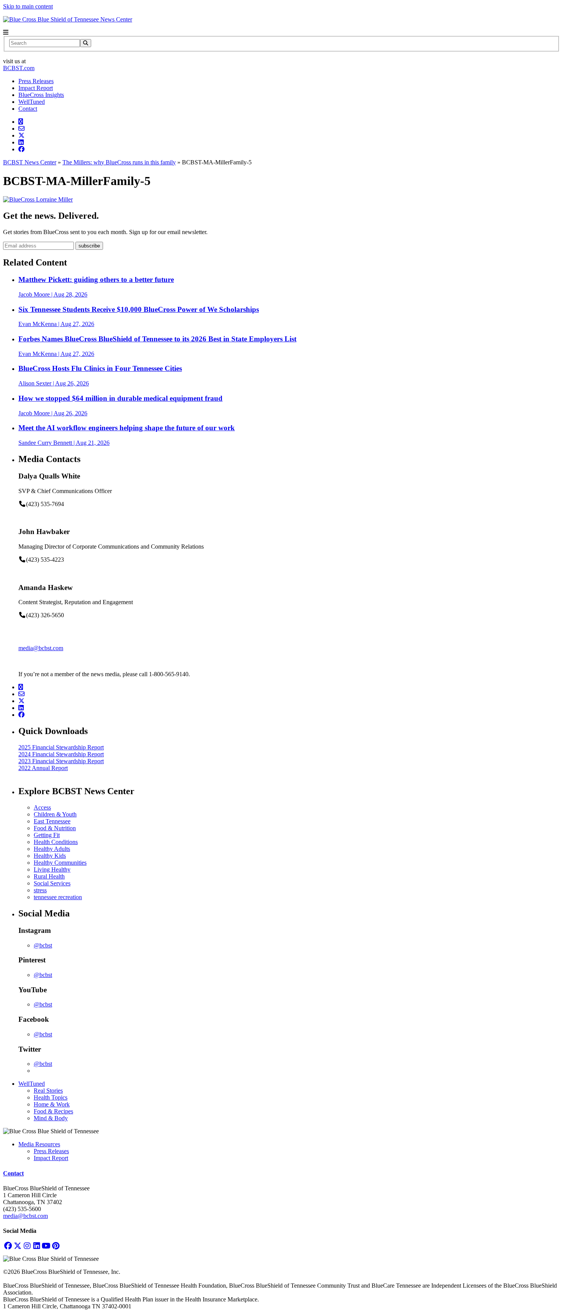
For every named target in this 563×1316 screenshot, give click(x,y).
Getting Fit (47, 835)
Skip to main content (28, 6)
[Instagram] (27, 1245)
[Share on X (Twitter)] (21, 135)
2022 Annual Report (43, 768)
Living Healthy (52, 869)
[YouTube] (46, 1245)
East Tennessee (52, 821)
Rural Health (49, 876)
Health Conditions (56, 842)
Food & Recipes (53, 1111)
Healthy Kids (50, 855)
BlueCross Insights (41, 95)
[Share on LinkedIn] (21, 142)
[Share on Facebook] (21, 149)
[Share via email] (21, 128)
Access (42, 807)
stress (40, 890)
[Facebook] (8, 1245)
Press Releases (36, 81)
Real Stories (48, 1090)
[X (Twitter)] (17, 1245)
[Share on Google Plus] (20, 121)
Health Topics (50, 1097)
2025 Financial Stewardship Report (61, 747)
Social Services (52, 883)
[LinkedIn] (36, 1245)
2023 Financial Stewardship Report (61, 761)
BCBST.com (18, 68)
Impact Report (35, 88)
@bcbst (43, 945)
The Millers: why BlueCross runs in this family (119, 162)
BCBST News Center (29, 162)
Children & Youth (55, 814)
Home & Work (52, 1104)
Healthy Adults (52, 849)
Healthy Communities (60, 862)
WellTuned (31, 101)
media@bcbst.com (40, 648)
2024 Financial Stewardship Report (61, 754)
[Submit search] (85, 43)
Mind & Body (51, 1118)
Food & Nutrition (55, 828)
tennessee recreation (58, 897)
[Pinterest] (56, 1245)
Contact (27, 108)
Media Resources (39, 1144)
